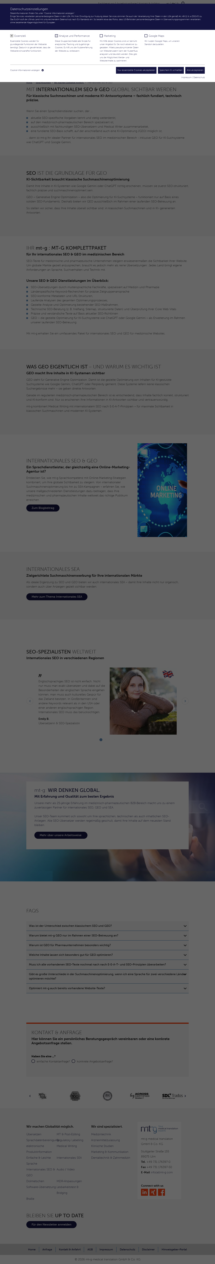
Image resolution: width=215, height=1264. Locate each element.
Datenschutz (199, 77)
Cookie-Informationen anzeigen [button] (25, 70)
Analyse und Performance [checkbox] (74, 35)
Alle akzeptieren (195, 70)
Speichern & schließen (170, 70)
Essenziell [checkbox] (20, 35)
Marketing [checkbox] (110, 35)
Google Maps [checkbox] (156, 35)
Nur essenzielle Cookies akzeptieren (136, 70)
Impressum (186, 77)
